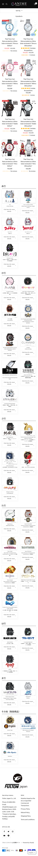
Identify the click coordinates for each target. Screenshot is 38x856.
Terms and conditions (28, 819)
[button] (32, 852)
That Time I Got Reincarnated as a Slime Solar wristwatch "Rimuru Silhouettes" (28, 42)
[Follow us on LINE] (8, 836)
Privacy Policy (25, 809)
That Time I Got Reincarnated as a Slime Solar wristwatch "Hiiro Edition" (9, 162)
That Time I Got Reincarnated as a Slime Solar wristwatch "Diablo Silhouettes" (28, 122)
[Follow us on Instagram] (13, 831)
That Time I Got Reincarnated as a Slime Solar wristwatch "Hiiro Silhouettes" (28, 162)
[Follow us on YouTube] (4, 836)
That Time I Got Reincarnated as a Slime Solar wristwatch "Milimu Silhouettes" (28, 82)
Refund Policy (25, 812)
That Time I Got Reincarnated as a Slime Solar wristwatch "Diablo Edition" (10, 122)
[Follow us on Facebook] (4, 831)
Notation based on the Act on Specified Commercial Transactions (28, 801)
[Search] (6, 4)
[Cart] (35, 4)
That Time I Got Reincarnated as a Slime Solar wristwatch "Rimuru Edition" (10, 42)
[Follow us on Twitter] (8, 831)
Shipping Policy (26, 816)
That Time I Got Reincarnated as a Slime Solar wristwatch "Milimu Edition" (10, 82)
